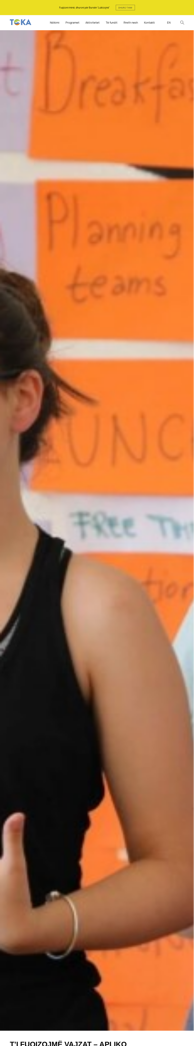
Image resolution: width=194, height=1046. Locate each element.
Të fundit (111, 22)
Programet (72, 22)
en (169, 22)
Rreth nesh (131, 22)
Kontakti (149, 22)
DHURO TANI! (125, 7)
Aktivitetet (92, 22)
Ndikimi (54, 22)
